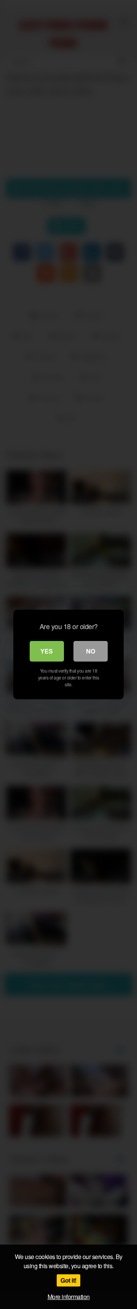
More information (69, 1296)
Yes (46, 651)
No (90, 651)
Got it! (68, 1280)
